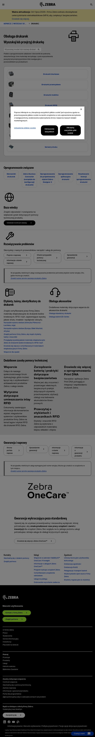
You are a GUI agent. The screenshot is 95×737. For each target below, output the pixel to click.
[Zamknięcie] (81, 109)
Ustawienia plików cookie (25, 128)
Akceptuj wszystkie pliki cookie (70, 130)
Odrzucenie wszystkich (49, 130)
